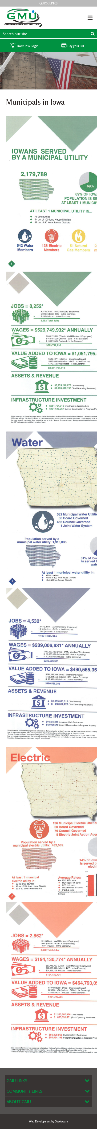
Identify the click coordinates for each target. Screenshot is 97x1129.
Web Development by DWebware (48, 1121)
